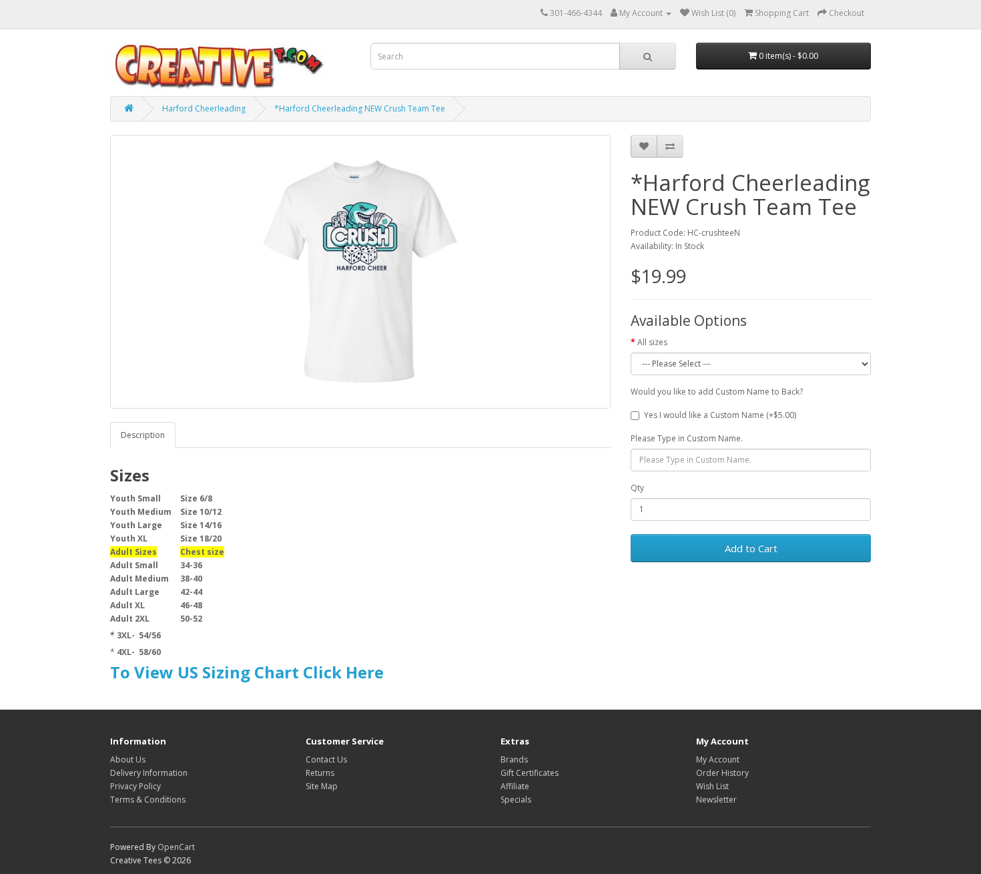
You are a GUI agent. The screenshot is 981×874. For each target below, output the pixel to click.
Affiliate (515, 786)
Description (143, 435)
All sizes (652, 342)
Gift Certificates (530, 773)
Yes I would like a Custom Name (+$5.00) (720, 415)
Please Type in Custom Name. (687, 438)
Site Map (322, 786)
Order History (722, 773)
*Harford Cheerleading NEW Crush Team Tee (359, 108)
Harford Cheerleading (204, 108)
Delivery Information (149, 773)
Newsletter (716, 799)
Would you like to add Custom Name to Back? (717, 391)
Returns (320, 773)
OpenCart (176, 847)
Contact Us (326, 759)
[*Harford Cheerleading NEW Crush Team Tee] (360, 272)
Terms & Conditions (148, 799)
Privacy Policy (135, 786)
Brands (514, 759)
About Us (127, 759)
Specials (516, 799)
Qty (637, 487)
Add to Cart (751, 548)
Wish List (712, 786)
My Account (717, 759)
